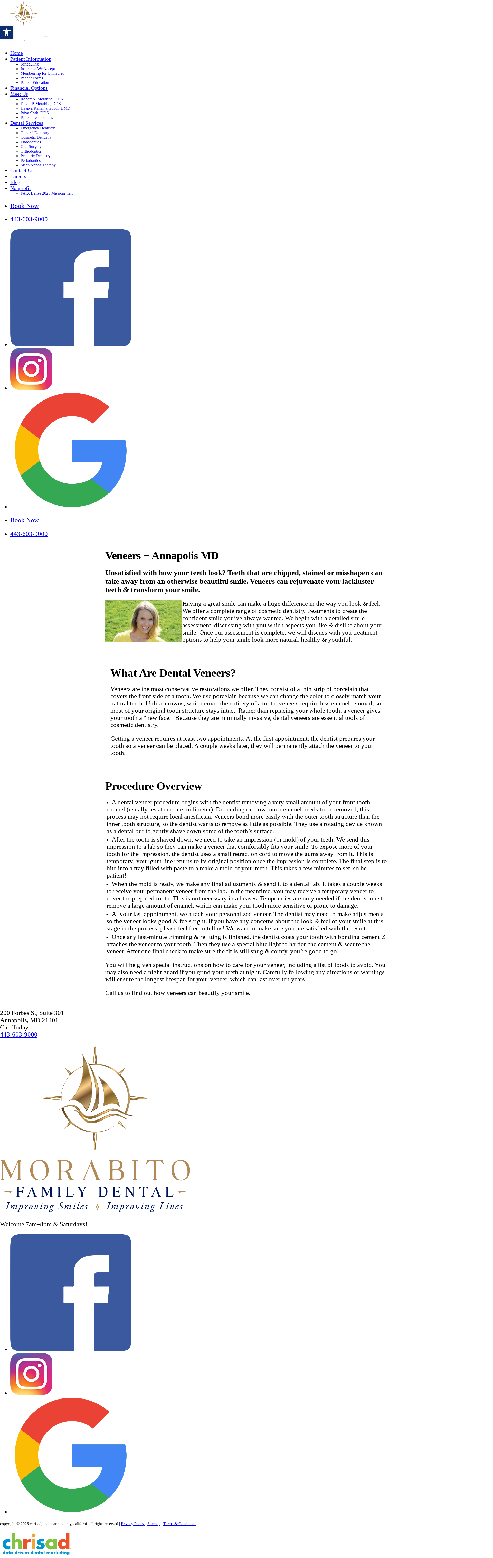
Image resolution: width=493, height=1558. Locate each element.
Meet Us (19, 94)
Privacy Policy (133, 1524)
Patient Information (30, 59)
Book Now (24, 205)
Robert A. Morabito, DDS (42, 99)
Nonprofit (20, 188)
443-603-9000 (29, 219)
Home (16, 53)
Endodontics (31, 142)
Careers (18, 176)
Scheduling (30, 64)
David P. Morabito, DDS (41, 103)
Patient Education (35, 82)
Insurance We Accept (38, 69)
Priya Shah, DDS (35, 113)
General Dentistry (35, 132)
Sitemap (153, 1524)
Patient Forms (32, 78)
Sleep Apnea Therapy (38, 165)
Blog (15, 182)
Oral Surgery (31, 146)
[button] (6, 32)
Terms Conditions (179, 1524)
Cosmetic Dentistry (36, 137)
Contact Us (21, 170)
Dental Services (26, 123)
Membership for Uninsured (42, 73)
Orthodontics (31, 151)
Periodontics (31, 160)
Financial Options (29, 88)
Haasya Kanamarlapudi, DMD (45, 108)
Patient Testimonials (37, 117)
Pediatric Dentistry (36, 156)
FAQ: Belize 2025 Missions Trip (47, 193)
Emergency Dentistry (38, 128)
